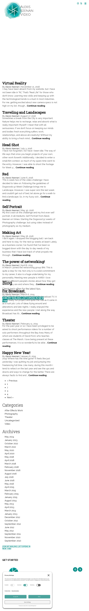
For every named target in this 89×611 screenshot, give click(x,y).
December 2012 (12, 517)
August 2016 (11, 473)
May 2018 (9, 457)
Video (7, 424)
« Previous (12, 380)
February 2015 (12, 494)
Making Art (11, 232)
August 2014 (11, 500)
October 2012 (11, 520)
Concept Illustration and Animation (60, 574)
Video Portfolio (59, 588)
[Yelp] (80, 3)
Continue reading (36, 106)
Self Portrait (12, 206)
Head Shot (10, 145)
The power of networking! (23, 261)
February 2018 (12, 467)
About (58, 583)
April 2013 (9, 507)
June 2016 (9, 480)
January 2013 (11, 514)
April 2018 (9, 460)
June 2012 (9, 527)
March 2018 (10, 463)
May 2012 (9, 531)
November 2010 (12, 537)
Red (5, 174)
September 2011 (13, 534)
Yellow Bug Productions (61, 596)
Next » (10, 397)
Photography (11, 414)
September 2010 (13, 541)
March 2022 (10, 447)
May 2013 (9, 504)
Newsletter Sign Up (45, 571)
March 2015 (10, 490)
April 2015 (9, 487)
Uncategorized (12, 420)
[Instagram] (77, 3)
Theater (8, 320)
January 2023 (11, 440)
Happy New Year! (16, 352)
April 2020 (9, 453)
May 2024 (9, 437)
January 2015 (11, 497)
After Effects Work (14, 410)
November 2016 (12, 470)
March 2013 (10, 510)
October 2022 (11, 443)
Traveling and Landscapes (24, 112)
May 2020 (9, 450)
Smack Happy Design (74, 605)
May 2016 (9, 484)
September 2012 (13, 524)
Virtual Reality (14, 83)
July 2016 (9, 477)
